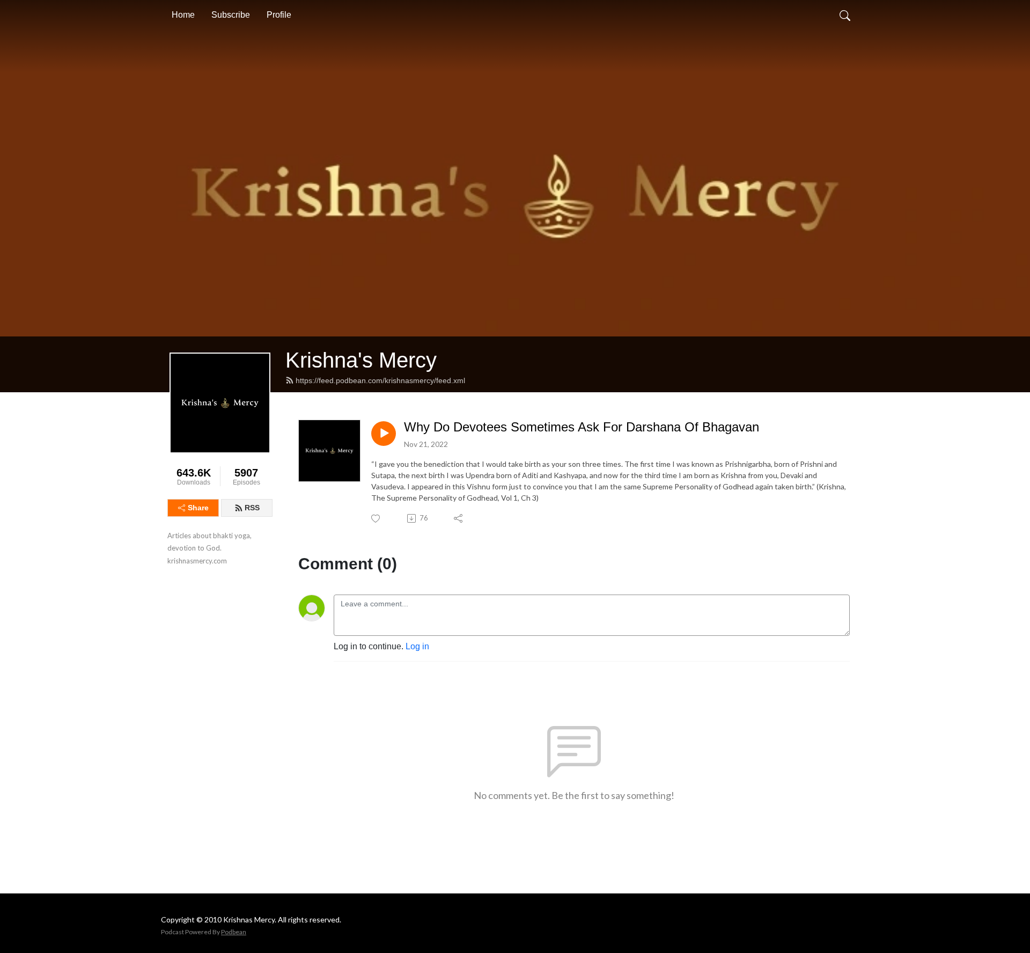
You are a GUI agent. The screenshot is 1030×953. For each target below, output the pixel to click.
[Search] (845, 15)
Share (198, 507)
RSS (252, 507)
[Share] (459, 518)
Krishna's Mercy (361, 360)
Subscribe (230, 14)
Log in (417, 646)
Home (183, 14)
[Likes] (376, 518)
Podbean (233, 932)
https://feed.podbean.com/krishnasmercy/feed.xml (380, 380)
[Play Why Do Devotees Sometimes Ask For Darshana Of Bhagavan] (383, 433)
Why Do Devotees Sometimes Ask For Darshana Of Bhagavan (581, 427)
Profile (279, 14)
